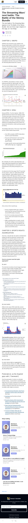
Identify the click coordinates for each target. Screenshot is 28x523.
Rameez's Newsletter (6, 6)
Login (15, 1)
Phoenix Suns (5, 338)
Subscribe (21, 1)
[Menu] (26, 2)
